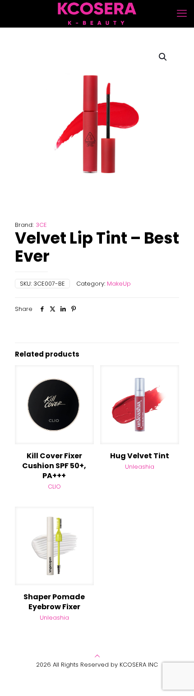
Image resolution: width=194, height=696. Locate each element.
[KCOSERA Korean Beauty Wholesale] (97, 13)
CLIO (54, 486)
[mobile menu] (181, 13)
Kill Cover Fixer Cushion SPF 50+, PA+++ (54, 466)
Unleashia (139, 466)
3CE (41, 225)
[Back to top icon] (97, 656)
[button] (163, 57)
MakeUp (119, 283)
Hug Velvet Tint (139, 456)
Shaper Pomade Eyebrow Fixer (54, 602)
